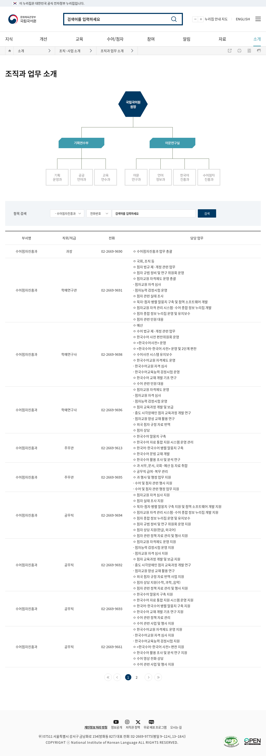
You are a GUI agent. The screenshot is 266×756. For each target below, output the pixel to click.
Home (9, 51)
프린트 (239, 51)
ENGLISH (243, 18)
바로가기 (50, 50)
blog (151, 722)
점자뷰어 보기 (259, 51)
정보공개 (116, 727)
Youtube (115, 722)
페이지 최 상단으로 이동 (254, 704)
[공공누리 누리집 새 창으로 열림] (250, 738)
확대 (203, 19)
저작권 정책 (133, 727)
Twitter (139, 722)
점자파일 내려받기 (249, 51)
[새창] (229, 738)
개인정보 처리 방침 (95, 727)
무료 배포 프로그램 (155, 727)
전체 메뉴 (258, 19)
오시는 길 (176, 727)
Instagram (127, 722)
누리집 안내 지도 (216, 18)
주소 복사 (230, 51)
